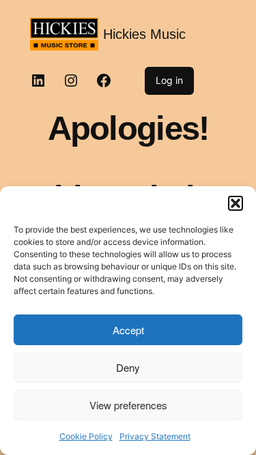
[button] (235, 203)
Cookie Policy (86, 436)
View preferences (128, 405)
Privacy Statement (154, 436)
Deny (128, 367)
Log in (169, 80)
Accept (128, 330)
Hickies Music (144, 34)
